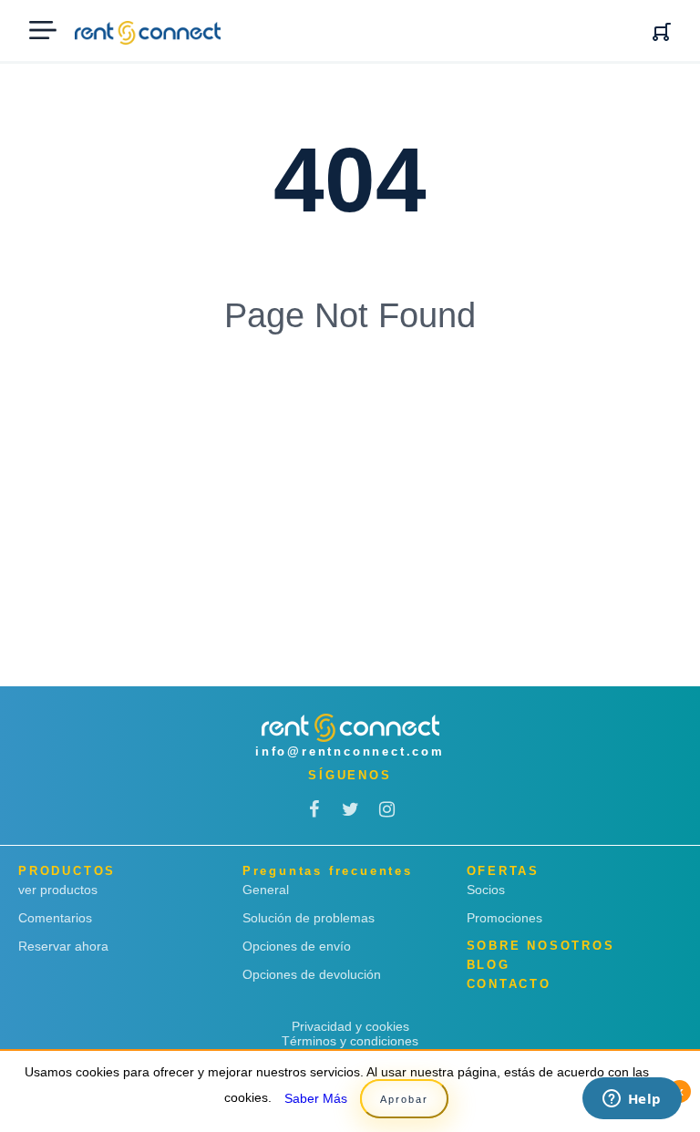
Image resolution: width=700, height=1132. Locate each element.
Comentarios (55, 918)
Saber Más (315, 1098)
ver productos (58, 889)
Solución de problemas (308, 918)
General (265, 889)
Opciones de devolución (311, 974)
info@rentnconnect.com (350, 751)
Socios (486, 889)
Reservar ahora (63, 946)
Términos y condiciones (350, 1041)
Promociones (504, 918)
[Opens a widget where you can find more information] (632, 1100)
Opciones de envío (296, 946)
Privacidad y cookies (350, 1026)
